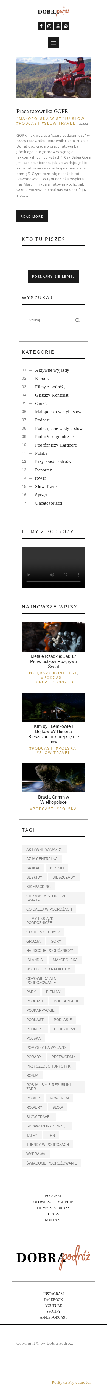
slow (57, 1107)
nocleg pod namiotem (48, 969)
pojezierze (65, 1029)
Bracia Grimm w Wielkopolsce (53, 800)
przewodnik (64, 1057)
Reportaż (43, 470)
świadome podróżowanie (51, 1163)
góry (56, 941)
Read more (32, 216)
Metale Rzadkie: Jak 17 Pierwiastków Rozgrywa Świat (53, 661)
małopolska (65, 960)
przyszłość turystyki (49, 1066)
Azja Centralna (42, 859)
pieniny (53, 992)
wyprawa (35, 1154)
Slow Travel (59, 123)
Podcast (29, 123)
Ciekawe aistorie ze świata (46, 898)
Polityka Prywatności (71, 1382)
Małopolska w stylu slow (52, 119)
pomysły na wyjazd (46, 1048)
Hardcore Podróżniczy (49, 951)
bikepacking (38, 887)
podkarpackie (40, 1010)
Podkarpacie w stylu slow (59, 428)
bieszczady (63, 877)
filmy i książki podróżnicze (40, 921)
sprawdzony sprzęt (46, 1126)
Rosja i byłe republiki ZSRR (48, 1087)
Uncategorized (48, 503)
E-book (42, 378)
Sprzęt (41, 494)
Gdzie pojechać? (43, 932)
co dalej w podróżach (49, 909)
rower (40, 478)
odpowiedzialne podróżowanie (42, 980)
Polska (41, 453)
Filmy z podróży (50, 387)
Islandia (34, 960)
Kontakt (53, 1220)
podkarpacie (67, 1001)
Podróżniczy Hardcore (56, 445)
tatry (32, 1135)
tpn (51, 1135)
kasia (83, 123)
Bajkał (33, 868)
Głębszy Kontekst (51, 395)
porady (33, 1057)
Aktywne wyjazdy (52, 370)
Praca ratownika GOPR (42, 111)
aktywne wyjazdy (44, 849)
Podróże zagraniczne (54, 436)
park (31, 992)
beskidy (34, 877)
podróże (35, 1029)
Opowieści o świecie (53, 1202)
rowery (34, 1107)
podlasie (63, 1020)
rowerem (59, 1098)
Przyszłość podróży (53, 461)
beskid (57, 868)
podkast (35, 1020)
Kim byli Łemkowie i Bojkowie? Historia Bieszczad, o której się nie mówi (53, 734)
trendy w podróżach (47, 1145)
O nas (53, 1214)
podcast (35, 1001)
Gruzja (41, 403)
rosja (32, 1076)
